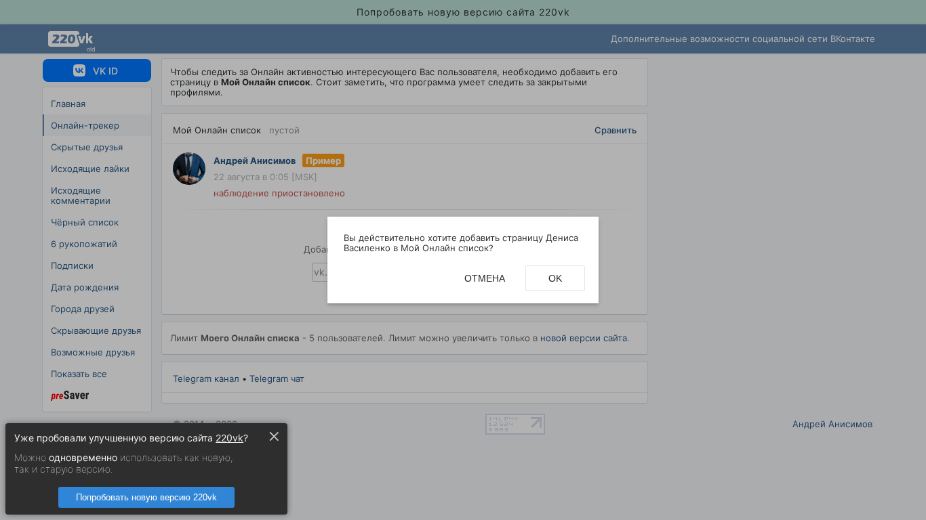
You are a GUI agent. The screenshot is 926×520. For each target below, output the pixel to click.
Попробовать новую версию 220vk (146, 497)
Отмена (484, 278)
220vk (229, 437)
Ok (555, 278)
